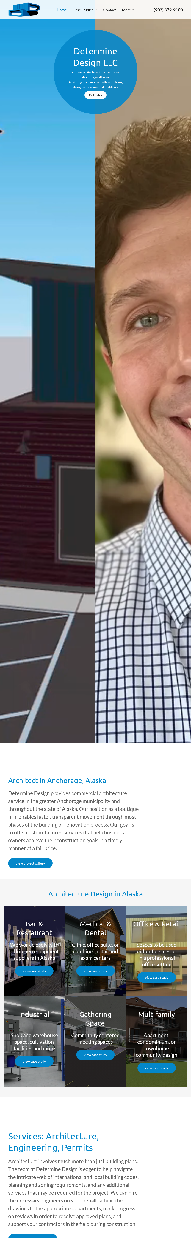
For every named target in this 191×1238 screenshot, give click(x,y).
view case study (34, 971)
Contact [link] (109, 9)
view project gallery (30, 863)
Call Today (95, 95)
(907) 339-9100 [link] (168, 9)
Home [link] (62, 9)
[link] (24, 9)
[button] (85, 9)
